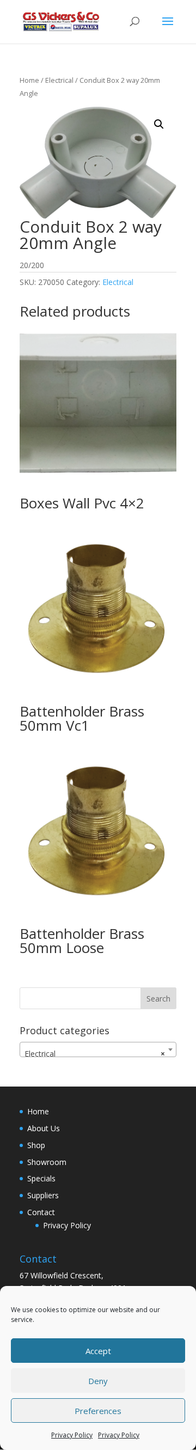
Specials (41, 1178)
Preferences (98, 1410)
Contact (41, 1212)
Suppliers (43, 1195)
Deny (98, 1380)
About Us (43, 1128)
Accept (98, 1350)
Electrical (59, 80)
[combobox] (98, 1049)
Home (29, 80)
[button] (159, 124)
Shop (36, 1145)
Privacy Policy (72, 1435)
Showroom (46, 1162)
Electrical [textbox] (94, 1053)
